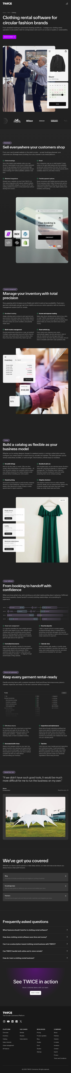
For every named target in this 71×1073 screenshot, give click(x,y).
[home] (7, 3)
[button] (66, 3)
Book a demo (35, 992)
